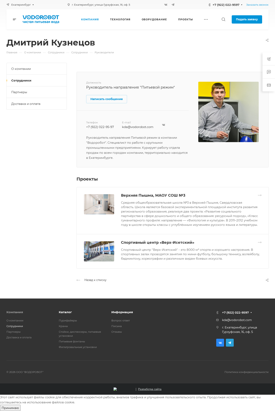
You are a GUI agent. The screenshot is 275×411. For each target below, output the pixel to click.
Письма (116, 326)
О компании (21, 69)
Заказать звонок (257, 4)
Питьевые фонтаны (72, 341)
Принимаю (10, 408)
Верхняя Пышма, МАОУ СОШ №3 (153, 195)
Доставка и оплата (25, 104)
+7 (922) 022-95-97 (100, 127)
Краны (63, 326)
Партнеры (19, 92)
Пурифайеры (68, 320)
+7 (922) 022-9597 (226, 5)
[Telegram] (173, 5)
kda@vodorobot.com (137, 127)
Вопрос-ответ (120, 320)
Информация (122, 312)
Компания (14, 312)
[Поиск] (223, 19)
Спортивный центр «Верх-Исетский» (157, 242)
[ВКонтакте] (166, 5)
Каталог (65, 312)
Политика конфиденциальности (246, 372)
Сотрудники (21, 80)
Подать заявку (247, 19)
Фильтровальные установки (78, 347)
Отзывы (116, 331)
